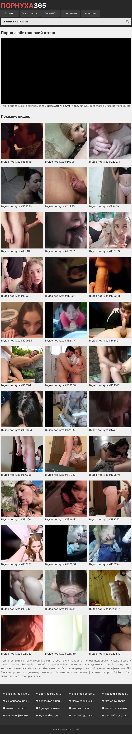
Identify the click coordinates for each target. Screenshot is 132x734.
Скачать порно (30, 13)
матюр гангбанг (115, 701)
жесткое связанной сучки (118, 708)
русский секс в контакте (118, 715)
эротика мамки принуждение (52, 693)
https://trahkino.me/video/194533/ (68, 105)
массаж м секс (81, 708)
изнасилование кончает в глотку (19, 701)
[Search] (127, 21)
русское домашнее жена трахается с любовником (85, 715)
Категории (90, 13)
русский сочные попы (19, 693)
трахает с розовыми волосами (118, 693)
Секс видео (70, 13)
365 (23, 6)
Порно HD (50, 13)
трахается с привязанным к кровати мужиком (52, 701)
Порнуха (9, 13)
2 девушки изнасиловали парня (52, 708)
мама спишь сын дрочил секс (85, 701)
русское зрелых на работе (85, 693)
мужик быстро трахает (52, 715)
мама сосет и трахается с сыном (19, 708)
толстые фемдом (17, 715)
